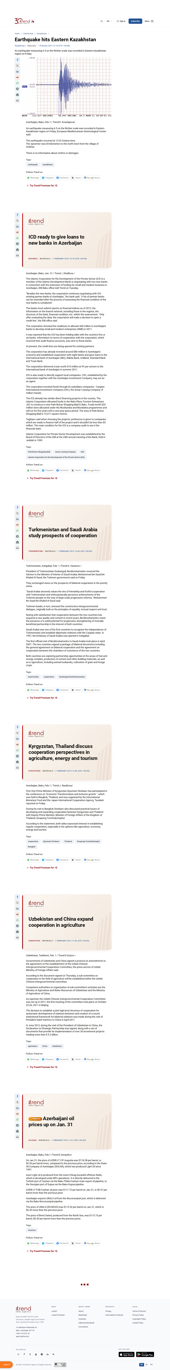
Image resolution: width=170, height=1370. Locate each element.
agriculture (32, 1046)
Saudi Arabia (33, 677)
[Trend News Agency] (23, 1309)
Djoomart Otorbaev (51, 841)
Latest (54, 1311)
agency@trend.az (22, 1336)
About (81, 1311)
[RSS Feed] (53, 1354)
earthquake (33, 165)
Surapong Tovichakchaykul (88, 841)
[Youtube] (35, 1354)
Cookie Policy (137, 1323)
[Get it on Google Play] (145, 1354)
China (44, 1046)
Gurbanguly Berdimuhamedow (72, 677)
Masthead (82, 1315)
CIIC (82, 452)
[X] (30, 1354)
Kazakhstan (48, 165)
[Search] (101, 21)
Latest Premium (58, 1315)
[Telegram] (41, 1354)
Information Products (114, 1315)
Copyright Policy (139, 1319)
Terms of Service (139, 1311)
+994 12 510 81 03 (23, 1333)
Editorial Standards (86, 1323)
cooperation (49, 677)
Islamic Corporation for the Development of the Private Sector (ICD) (56, 457)
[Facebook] (24, 1354)
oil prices (32, 1230)
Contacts (82, 1319)
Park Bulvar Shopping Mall (39, 452)
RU (151, 1365)
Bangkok (31, 847)
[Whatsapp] (18, 1354)
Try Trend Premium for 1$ (43, 185)
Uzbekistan (57, 1046)
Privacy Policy (138, 1315)
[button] (17, 59)
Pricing (108, 1311)
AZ (147, 1365)
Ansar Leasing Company (65, 452)
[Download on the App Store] (127, 1354)
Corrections (83, 1327)
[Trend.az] (24, 21)
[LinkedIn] (47, 1354)
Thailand (68, 841)
